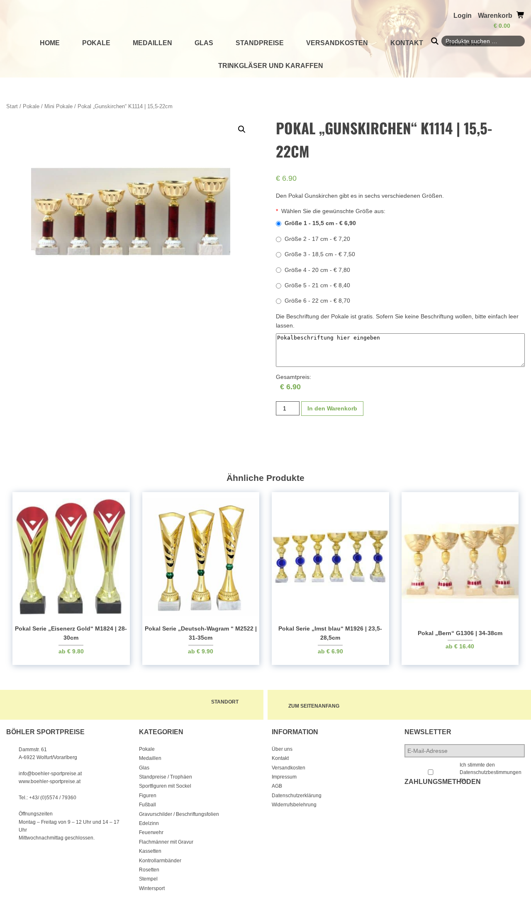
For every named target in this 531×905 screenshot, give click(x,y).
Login (462, 15)
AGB (277, 786)
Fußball (147, 805)
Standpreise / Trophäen (165, 777)
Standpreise (260, 42)
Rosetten (149, 870)
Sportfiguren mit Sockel (165, 786)
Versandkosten (337, 42)
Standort (225, 702)
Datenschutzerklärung (297, 795)
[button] (241, 129)
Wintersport (152, 888)
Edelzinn (149, 823)
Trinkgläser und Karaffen (270, 65)
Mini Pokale (58, 106)
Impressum (284, 777)
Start (12, 106)
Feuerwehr (151, 832)
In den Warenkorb (332, 408)
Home (50, 42)
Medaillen (152, 42)
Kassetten (150, 851)
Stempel (148, 879)
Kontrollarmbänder (160, 861)
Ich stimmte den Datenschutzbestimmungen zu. (490, 772)
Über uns (282, 749)
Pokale (96, 42)
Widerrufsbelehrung (294, 805)
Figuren (147, 795)
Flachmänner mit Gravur (166, 842)
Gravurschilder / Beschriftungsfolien (179, 814)
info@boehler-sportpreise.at (50, 773)
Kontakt (406, 42)
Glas (204, 42)
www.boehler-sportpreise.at (49, 781)
